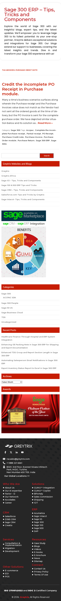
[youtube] (22, 452)
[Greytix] (26, 446)
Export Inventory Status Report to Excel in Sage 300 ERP (28, 368)
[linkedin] (16, 452)
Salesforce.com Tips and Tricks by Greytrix (22, 195)
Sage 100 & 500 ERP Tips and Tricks (19, 185)
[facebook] (5, 452)
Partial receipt (34, 133)
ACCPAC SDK (9, 297)
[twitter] (11, 452)
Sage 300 (15, 130)
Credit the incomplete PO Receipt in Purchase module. (28, 89)
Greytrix (5, 171)
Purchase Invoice (33, 137)
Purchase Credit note (13, 137)
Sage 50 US (7, 308)
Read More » (45, 123)
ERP (34, 509)
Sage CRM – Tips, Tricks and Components (22, 190)
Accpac (30, 130)
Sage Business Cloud (12, 313)
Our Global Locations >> (17, 476)
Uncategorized (8, 322)
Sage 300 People (9, 303)
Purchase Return (26, 140)
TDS (3, 317)
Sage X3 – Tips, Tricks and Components (21, 180)
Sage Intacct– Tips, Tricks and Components (23, 199)
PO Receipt (47, 133)
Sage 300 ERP (43, 140)
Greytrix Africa (8, 176)
